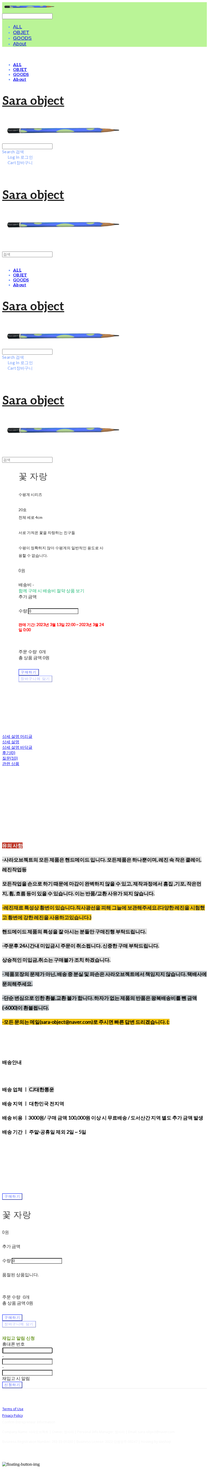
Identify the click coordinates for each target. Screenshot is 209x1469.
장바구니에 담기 (19, 1324)
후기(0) (8, 752)
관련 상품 (10, 763)
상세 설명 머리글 (17, 736)
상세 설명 (10, 741)
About (19, 44)
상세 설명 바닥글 (17, 747)
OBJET (21, 32)
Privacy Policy (12, 1415)
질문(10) (10, 758)
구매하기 (12, 1196)
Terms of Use (12, 1409)
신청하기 (12, 1385)
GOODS (22, 38)
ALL (17, 26)
